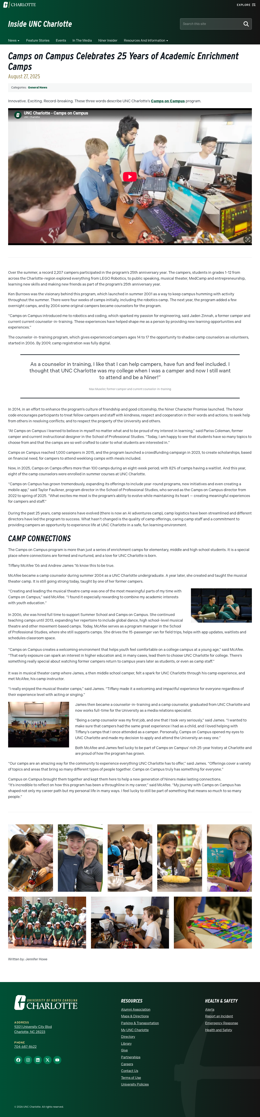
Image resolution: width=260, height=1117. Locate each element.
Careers (127, 1064)
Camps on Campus (168, 101)
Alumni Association (135, 1009)
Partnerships (130, 1057)
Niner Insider (107, 40)
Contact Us (129, 1071)
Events (61, 40)
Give (124, 1050)
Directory (128, 1037)
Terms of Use (131, 1078)
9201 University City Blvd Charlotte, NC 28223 (33, 1029)
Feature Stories (37, 40)
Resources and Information (144, 40)
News (12, 40)
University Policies (135, 1084)
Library (126, 1044)
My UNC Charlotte (135, 1030)
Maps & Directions (135, 1016)
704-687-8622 (25, 1047)
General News (37, 87)
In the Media (82, 40)
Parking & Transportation (140, 1023)
